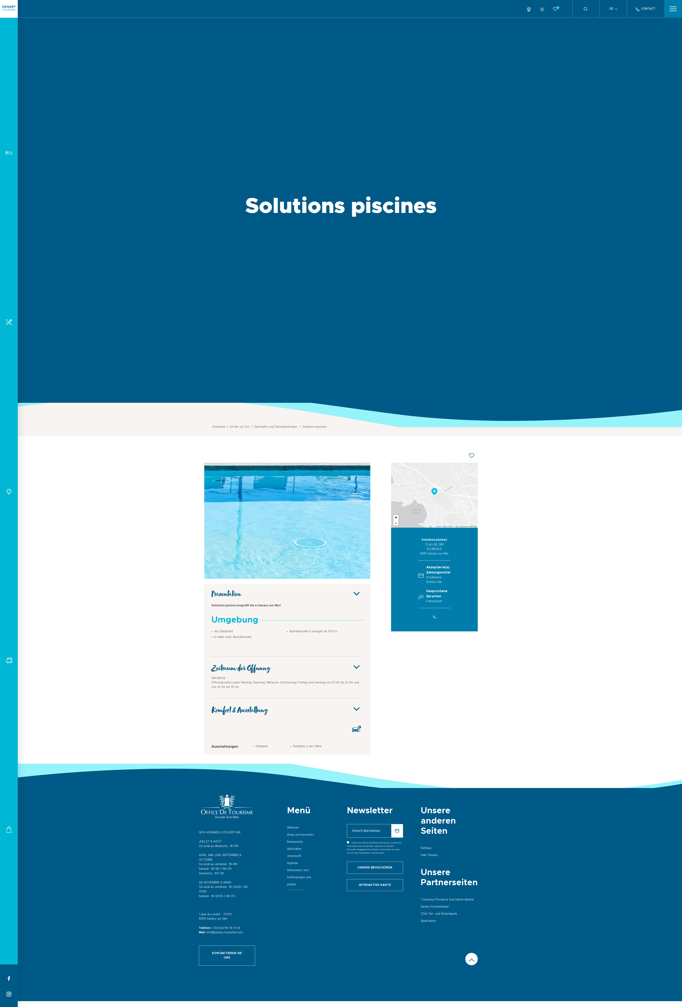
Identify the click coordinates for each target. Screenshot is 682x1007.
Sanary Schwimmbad (434, 906)
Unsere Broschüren (375, 867)
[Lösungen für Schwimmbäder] (287, 577)
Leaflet (438, 526)
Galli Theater (429, 855)
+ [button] (396, 517)
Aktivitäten (9, 491)
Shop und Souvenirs (300, 834)
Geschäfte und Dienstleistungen (9, 829)
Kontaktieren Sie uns (227, 955)
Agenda (292, 863)
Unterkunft (9, 153)
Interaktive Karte (375, 885)
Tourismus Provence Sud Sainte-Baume (447, 899)
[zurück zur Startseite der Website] (9, 9)
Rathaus (426, 848)
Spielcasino (428, 920)
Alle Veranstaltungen (9, 660)
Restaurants (9, 322)
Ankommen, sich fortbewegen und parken (299, 877)
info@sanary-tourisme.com (225, 932)
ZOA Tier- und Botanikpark (439, 913)
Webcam (293, 827)
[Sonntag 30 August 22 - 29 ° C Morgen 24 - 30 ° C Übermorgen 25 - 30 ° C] (543, 8)
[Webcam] (530, 8)
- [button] (396, 522)
